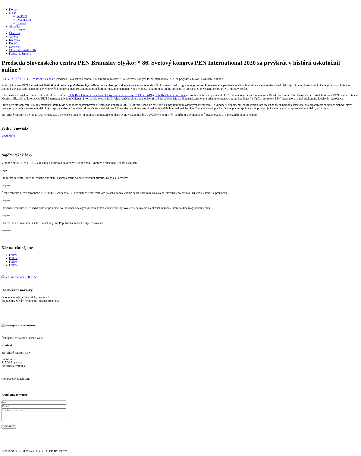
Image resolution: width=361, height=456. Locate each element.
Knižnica (14, 40)
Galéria (13, 36)
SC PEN (22, 16)
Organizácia (24, 19)
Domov (13, 9)
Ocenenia (14, 46)
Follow (13, 254)
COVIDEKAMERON (22, 50)
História (21, 23)
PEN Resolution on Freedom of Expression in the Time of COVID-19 (110, 95)
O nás (12, 12)
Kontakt (14, 43)
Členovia (14, 33)
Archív (21, 29)
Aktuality (14, 26)
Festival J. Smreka (20, 53)
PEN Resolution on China (170, 95)
